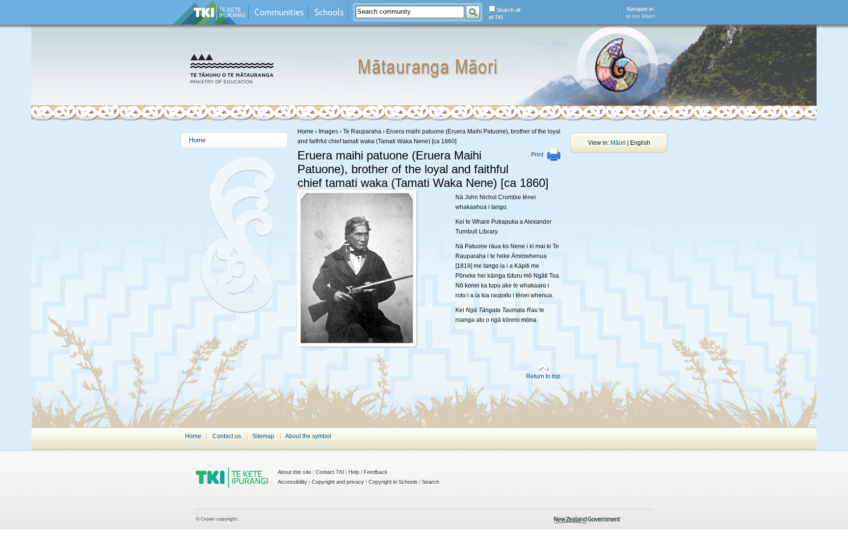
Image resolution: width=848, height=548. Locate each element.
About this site (294, 472)
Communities (278, 12)
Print (537, 154)
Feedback (376, 472)
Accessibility (292, 482)
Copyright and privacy (338, 482)
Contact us (226, 436)
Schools (328, 12)
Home (197, 140)
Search (430, 482)
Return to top (543, 376)
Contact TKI (330, 472)
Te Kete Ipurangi (219, 12)
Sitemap (263, 436)
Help (353, 472)
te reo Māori (640, 16)
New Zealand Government (587, 520)
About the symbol (308, 436)
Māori (618, 142)
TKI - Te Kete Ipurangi (232, 477)
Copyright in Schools (393, 482)
